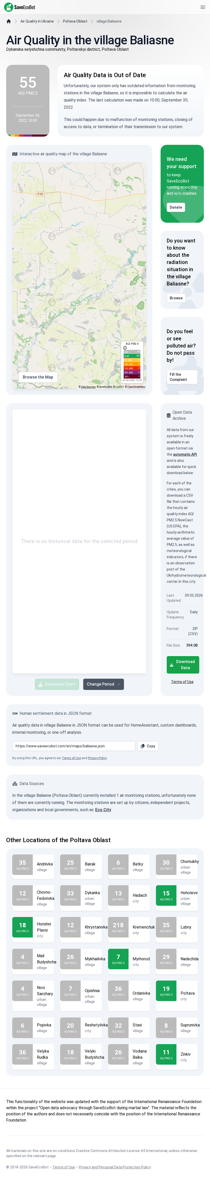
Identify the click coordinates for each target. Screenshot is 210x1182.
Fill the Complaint (178, 377)
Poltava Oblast (75, 21)
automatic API (185, 454)
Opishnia (92, 990)
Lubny (186, 927)
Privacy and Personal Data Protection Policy (115, 1167)
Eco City (103, 809)
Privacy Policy (97, 758)
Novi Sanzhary (45, 990)
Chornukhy (190, 861)
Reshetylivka (96, 1025)
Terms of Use (182, 682)
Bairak (90, 864)
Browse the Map (38, 377)
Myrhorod (141, 958)
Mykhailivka (95, 958)
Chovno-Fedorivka (45, 895)
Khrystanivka (96, 927)
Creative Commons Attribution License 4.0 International (121, 1151)
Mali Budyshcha (46, 958)
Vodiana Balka (140, 1054)
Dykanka (92, 892)
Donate (176, 207)
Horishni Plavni (44, 927)
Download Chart (60, 684)
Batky (138, 864)
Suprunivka (190, 1025)
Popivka (44, 1025)
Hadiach (140, 895)
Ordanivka (141, 993)
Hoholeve (189, 892)
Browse (176, 298)
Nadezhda (189, 958)
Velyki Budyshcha (94, 1054)
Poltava (188, 993)
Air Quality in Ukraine (37, 21)
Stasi (137, 1025)
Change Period (100, 684)
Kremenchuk (144, 927)
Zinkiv (186, 1054)
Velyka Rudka (43, 1054)
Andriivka (45, 864)
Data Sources (88, 386)
